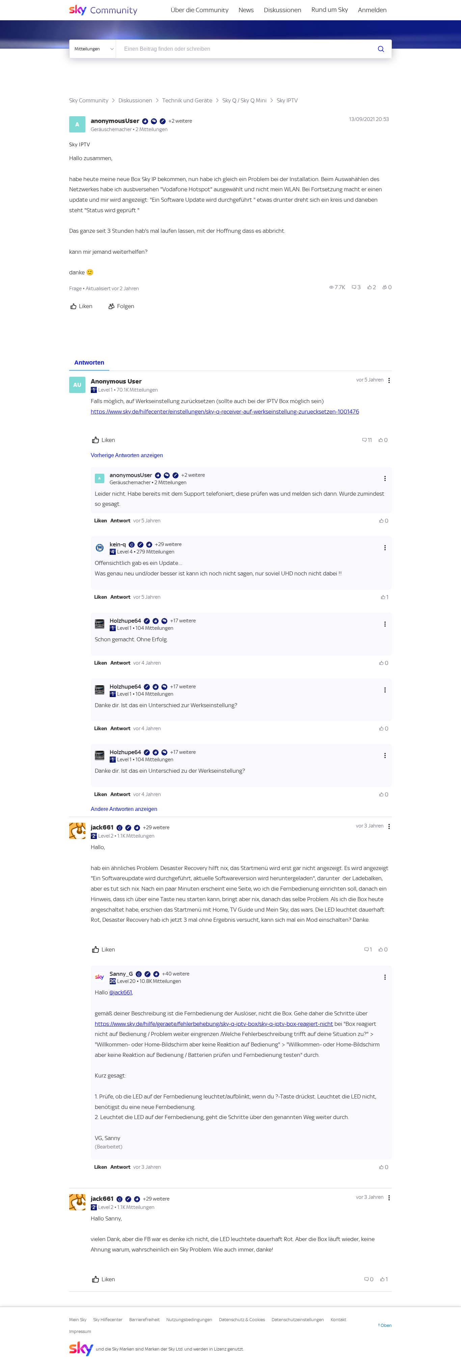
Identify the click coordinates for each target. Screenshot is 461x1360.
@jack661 (120, 992)
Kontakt (338, 1319)
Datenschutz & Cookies (242, 1319)
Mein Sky (77, 1319)
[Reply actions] (385, 478)
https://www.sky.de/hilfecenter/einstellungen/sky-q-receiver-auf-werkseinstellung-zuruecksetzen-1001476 (225, 411)
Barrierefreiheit (144, 1319)
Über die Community (199, 10)
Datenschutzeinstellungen (298, 1319)
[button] (100, 520)
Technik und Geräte (187, 100)
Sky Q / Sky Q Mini (244, 100)
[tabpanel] (230, 831)
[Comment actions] (389, 380)
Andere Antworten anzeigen (124, 809)
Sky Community (88, 100)
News (246, 10)
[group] (337, 287)
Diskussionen (282, 10)
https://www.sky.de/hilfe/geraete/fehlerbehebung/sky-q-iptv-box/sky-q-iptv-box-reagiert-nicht (214, 1023)
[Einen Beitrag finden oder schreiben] (381, 49)
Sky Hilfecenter (108, 1319)
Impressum (80, 1331)
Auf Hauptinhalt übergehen (32, 4)
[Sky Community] (107, 10)
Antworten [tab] (89, 362)
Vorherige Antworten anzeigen (127, 455)
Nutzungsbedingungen (189, 1319)
